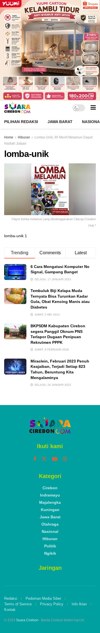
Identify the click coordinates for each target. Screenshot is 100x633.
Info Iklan (79, 604)
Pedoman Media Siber (43, 598)
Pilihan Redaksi (21, 121)
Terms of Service (18, 604)
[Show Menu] (93, 108)
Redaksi (10, 598)
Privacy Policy (51, 604)
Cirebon (50, 488)
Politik (50, 546)
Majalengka (50, 502)
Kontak (10, 610)
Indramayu (50, 495)
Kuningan (50, 509)
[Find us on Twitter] (44, 459)
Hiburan (24, 137)
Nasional (50, 531)
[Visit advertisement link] (50, 50)
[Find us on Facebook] (34, 459)
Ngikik (50, 553)
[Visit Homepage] (17, 107)
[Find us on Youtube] (54, 459)
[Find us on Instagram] (65, 459)
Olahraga (50, 524)
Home (8, 137)
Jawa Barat (60, 121)
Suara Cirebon (27, 620)
